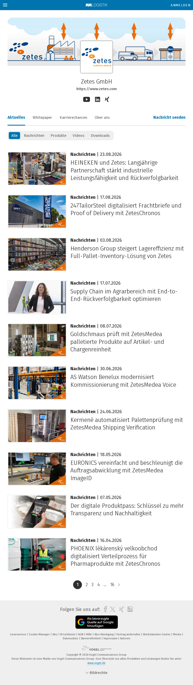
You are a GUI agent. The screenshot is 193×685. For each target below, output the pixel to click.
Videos (78, 135)
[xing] (120, 609)
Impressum (111, 638)
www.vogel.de (96, 663)
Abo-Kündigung (104, 634)
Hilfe (89, 634)
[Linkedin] (97, 99)
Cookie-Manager (40, 634)
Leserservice (18, 634)
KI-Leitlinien (68, 634)
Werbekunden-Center (157, 634)
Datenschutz (71, 638)
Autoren (125, 638)
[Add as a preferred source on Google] (96, 622)
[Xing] (107, 100)
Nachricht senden (169, 117)
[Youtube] (86, 99)
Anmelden (180, 5)
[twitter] (111, 609)
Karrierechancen (73, 117)
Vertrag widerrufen (128, 634)
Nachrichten (34, 135)
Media (177, 634)
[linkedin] (128, 609)
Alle (14, 135)
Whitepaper (42, 117)
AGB (81, 634)
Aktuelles (16, 117)
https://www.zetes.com (96, 89)
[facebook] (104, 609)
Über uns (102, 117)
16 (112, 584)
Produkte (58, 135)
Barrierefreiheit (91, 638)
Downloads (100, 135)
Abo (55, 634)
